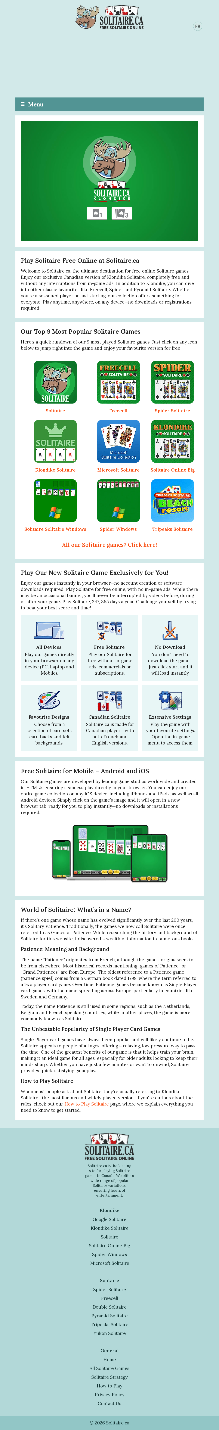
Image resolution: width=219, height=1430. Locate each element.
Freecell (118, 411)
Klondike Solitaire (55, 470)
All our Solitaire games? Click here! (109, 544)
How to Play (109, 1386)
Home (109, 1359)
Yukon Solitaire (109, 1333)
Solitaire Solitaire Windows (55, 529)
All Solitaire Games (109, 1368)
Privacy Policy (109, 1395)
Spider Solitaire (172, 411)
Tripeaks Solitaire (172, 529)
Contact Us (109, 1403)
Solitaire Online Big (173, 470)
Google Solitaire (109, 1219)
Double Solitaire (109, 1307)
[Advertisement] (109, 65)
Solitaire (55, 411)
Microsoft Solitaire (118, 470)
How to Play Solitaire (86, 1104)
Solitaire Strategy (109, 1377)
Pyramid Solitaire (109, 1316)
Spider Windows (118, 529)
